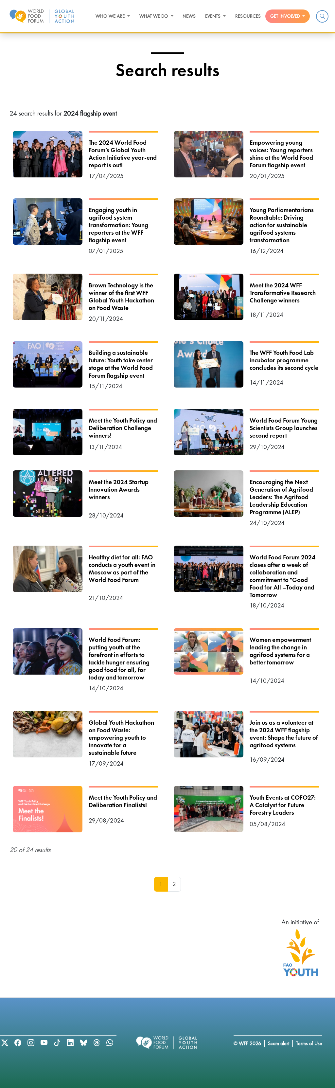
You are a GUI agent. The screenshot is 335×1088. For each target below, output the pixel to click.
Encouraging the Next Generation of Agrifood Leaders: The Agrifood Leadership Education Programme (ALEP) (281, 497)
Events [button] (213, 16)
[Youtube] (43, 1042)
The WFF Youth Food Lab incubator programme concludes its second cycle (284, 360)
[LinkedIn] (70, 1042)
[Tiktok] (57, 1042)
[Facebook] (17, 1042)
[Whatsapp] (109, 1042)
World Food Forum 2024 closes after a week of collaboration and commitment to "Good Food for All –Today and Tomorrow (282, 576)
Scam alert (278, 1043)
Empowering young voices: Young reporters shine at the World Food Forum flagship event (281, 154)
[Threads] (96, 1042)
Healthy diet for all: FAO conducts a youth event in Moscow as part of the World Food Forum (122, 568)
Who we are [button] (111, 16)
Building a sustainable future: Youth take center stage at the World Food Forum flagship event (121, 364)
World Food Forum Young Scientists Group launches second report (284, 428)
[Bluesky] (83, 1042)
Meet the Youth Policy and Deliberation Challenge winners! (123, 428)
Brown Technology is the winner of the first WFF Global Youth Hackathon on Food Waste (121, 296)
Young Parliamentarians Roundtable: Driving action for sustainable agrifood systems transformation (282, 225)
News (189, 16)
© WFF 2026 (247, 1043)
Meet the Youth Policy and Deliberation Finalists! (123, 801)
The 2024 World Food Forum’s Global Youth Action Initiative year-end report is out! (123, 154)
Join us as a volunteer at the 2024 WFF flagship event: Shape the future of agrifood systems (284, 734)
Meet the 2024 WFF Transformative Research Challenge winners (283, 292)
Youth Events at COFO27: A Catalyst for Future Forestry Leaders (283, 805)
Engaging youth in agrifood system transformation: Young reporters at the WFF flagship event (118, 225)
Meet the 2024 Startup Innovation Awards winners (119, 489)
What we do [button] (154, 16)
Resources (248, 16)
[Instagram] (30, 1042)
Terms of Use (309, 1043)
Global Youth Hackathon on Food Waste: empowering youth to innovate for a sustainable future (121, 737)
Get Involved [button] (285, 16)
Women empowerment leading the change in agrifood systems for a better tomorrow (280, 651)
